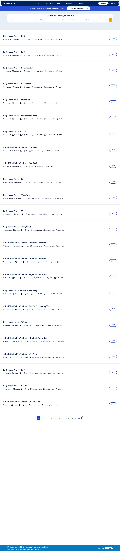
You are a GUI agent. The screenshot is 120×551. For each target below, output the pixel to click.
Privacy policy (38, 549)
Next (78, 418)
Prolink (10, 3)
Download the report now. (78, 8)
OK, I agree (108, 548)
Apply (113, 38)
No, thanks (101, 548)
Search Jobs (110, 20)
